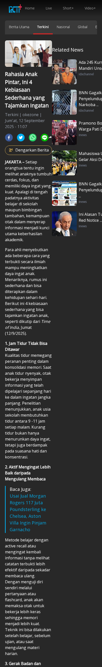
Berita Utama (19, 26)
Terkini (43, 26)
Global (82, 26)
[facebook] (9, 138)
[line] (45, 138)
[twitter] (21, 138)
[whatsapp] (33, 138)
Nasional (63, 26)
